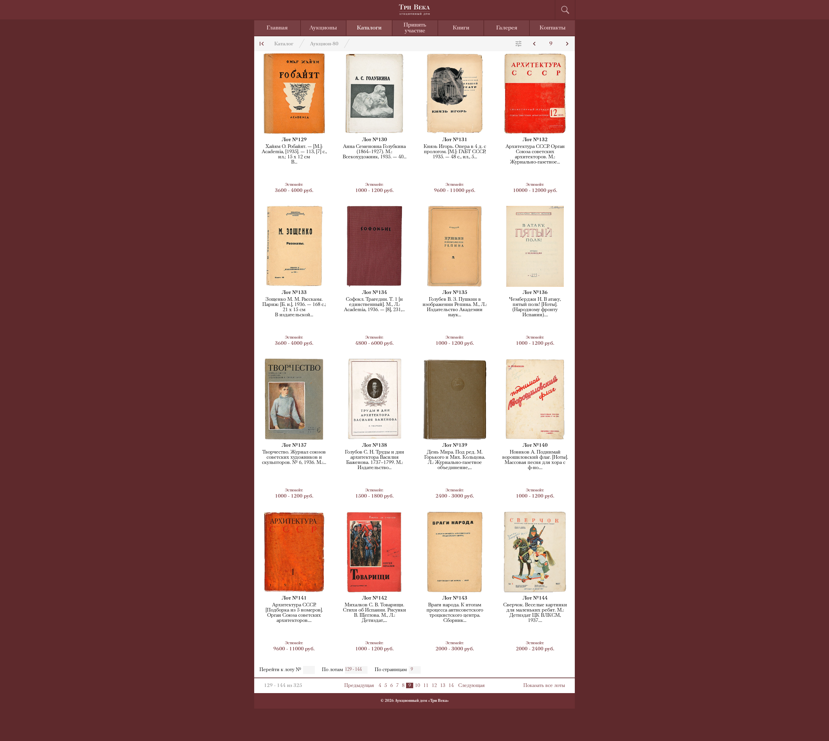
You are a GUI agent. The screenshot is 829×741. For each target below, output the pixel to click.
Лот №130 (374, 139)
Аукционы (323, 28)
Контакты (552, 28)
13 (442, 685)
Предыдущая (359, 685)
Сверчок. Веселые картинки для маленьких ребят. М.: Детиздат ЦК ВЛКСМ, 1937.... (535, 612)
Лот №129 (294, 139)
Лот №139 (454, 445)
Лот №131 (454, 139)
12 (434, 685)
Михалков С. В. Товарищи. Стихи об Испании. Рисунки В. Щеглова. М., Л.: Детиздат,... (374, 612)
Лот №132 (535, 139)
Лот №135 (454, 292)
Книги (461, 28)
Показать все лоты (544, 685)
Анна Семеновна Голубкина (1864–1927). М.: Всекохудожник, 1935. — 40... (374, 152)
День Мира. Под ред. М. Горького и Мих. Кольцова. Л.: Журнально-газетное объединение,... (454, 460)
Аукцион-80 (324, 44)
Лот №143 (454, 598)
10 (417, 685)
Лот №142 (374, 598)
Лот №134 (374, 292)
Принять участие (414, 28)
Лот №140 (535, 445)
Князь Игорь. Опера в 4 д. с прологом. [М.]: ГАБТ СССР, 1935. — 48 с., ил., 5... (455, 152)
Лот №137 (294, 445)
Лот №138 (374, 445)
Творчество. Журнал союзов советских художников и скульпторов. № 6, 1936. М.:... (294, 457)
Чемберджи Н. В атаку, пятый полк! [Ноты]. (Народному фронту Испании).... (535, 307)
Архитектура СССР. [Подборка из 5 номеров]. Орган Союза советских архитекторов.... (294, 612)
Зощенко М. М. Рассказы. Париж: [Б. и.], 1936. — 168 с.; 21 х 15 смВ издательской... (294, 307)
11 (425, 685)
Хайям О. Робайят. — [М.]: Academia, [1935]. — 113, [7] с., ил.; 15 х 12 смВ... (294, 154)
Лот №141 (294, 598)
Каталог (283, 44)
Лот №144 (535, 598)
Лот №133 (294, 292)
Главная (277, 28)
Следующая (471, 685)
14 (451, 685)
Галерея (506, 28)
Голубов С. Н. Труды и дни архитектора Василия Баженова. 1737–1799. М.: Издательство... (374, 460)
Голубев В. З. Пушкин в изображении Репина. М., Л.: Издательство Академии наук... (455, 307)
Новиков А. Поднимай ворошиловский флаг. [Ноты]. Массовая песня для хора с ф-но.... (535, 460)
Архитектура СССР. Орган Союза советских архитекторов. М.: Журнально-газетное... (535, 154)
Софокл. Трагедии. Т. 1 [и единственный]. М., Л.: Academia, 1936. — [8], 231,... (374, 304)
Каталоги (369, 28)
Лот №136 (535, 292)
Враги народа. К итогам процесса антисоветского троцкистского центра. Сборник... (454, 612)
